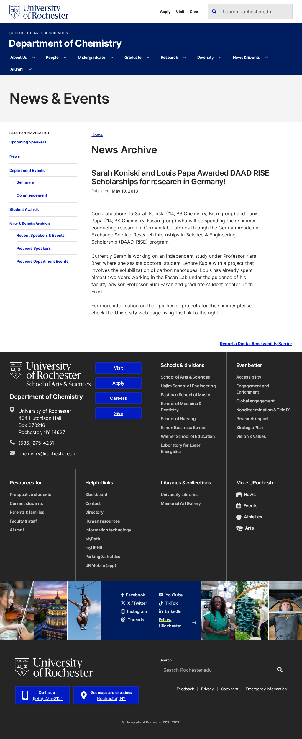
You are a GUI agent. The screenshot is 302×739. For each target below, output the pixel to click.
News (14, 156)
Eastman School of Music (185, 394)
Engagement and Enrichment (252, 389)
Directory (94, 512)
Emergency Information (266, 688)
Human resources (102, 521)
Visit (180, 11)
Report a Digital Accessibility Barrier (256, 343)
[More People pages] (65, 57)
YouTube (174, 595)
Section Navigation (30, 133)
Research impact (252, 418)
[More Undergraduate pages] (112, 57)
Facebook (135, 595)
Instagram (137, 611)
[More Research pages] (185, 57)
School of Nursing (178, 418)
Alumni (16, 69)
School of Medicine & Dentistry (181, 406)
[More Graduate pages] (148, 57)
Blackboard (96, 494)
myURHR (93, 547)
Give (194, 11)
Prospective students (30, 494)
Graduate (133, 57)
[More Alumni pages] (30, 69)
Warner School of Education (188, 436)
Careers (118, 398)
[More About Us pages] (33, 57)
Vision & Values (251, 436)
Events (250, 506)
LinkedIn (173, 611)
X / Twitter (137, 603)
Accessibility (248, 377)
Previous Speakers (34, 248)
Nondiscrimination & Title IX (263, 409)
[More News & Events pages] (266, 57)
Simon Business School (183, 427)
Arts (249, 528)
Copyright (230, 688)
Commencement (32, 195)
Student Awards (23, 209)
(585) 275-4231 (36, 443)
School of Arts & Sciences (38, 33)
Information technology (108, 530)
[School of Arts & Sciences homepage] (50, 374)
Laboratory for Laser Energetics (180, 448)
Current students (26, 503)
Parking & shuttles (102, 556)
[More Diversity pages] (220, 57)
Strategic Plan (249, 427)
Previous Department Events (42, 261)
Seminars (25, 182)
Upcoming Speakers (27, 142)
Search (166, 660)
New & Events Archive (29, 223)
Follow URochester (170, 623)
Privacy (207, 688)
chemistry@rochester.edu (47, 453)
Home (97, 134)
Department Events (27, 170)
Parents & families (27, 512)
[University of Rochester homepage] (38, 12)
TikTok (171, 603)
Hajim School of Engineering (188, 386)
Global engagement (255, 401)
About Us (18, 57)
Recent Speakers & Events (41, 235)
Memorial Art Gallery (181, 503)
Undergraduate (91, 57)
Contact (93, 503)
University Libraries (179, 494)
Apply (165, 11)
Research (169, 57)
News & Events (246, 57)
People (52, 57)
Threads (136, 619)
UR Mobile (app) (100, 565)
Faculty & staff (23, 521)
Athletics (253, 517)
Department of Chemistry (65, 44)
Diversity (205, 57)
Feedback (185, 688)
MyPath (92, 538)
